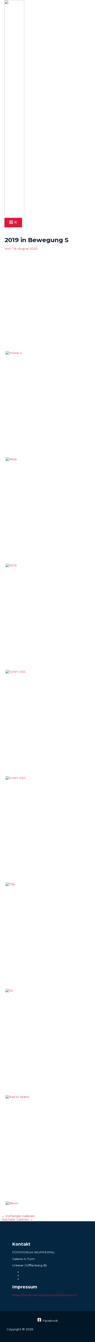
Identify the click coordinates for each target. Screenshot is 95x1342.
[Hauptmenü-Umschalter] (13, 222)
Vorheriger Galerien (18, 1216)
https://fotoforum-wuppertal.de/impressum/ (44, 1295)
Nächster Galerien (17, 1219)
